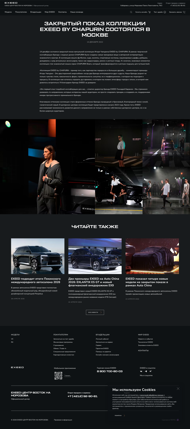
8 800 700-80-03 (110, 371)
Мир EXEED (50, 12)
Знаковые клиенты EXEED (148, 345)
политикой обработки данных (151, 395)
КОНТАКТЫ (143, 350)
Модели (8, 12)
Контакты (62, 12)
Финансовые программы (63, 342)
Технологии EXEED (145, 342)
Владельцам (35, 12)
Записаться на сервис (104, 342)
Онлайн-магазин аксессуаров (107, 355)
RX (12, 342)
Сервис (98, 345)
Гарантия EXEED (102, 348)
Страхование (58, 345)
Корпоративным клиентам (63, 355)
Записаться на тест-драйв (63, 339)
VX (12, 339)
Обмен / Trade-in (59, 348)
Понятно (118, 415)
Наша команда (76, 12)
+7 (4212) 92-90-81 (177, 5)
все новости (93, 312)
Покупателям (21, 12)
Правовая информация (63, 420)
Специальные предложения (64, 351)
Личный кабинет (102, 339)
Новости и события (145, 339)
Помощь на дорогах (103, 351)
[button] (178, 388)
